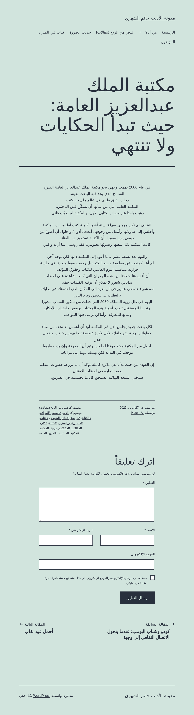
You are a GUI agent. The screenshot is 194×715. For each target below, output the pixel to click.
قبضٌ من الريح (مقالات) (114, 32)
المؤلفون (168, 41)
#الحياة (56, 412)
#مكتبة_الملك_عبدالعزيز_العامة (59, 433)
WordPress (41, 696)
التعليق (149, 483)
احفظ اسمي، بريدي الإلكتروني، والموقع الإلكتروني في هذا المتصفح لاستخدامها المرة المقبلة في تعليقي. (96, 580)
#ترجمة (75, 417)
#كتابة (53, 423)
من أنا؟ (151, 32)
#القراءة (45, 412)
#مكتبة (44, 428)
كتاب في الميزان (51, 32)
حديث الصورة (80, 32)
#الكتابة (86, 417)
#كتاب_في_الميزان (70, 423)
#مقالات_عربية (60, 428)
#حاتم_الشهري (59, 417)
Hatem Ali (137, 412)
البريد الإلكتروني (81, 530)
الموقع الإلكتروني (143, 554)
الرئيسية (168, 32)
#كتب (43, 423)
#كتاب (44, 417)
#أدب (66, 412)
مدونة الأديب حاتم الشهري (150, 18)
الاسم (150, 530)
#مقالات (76, 428)
